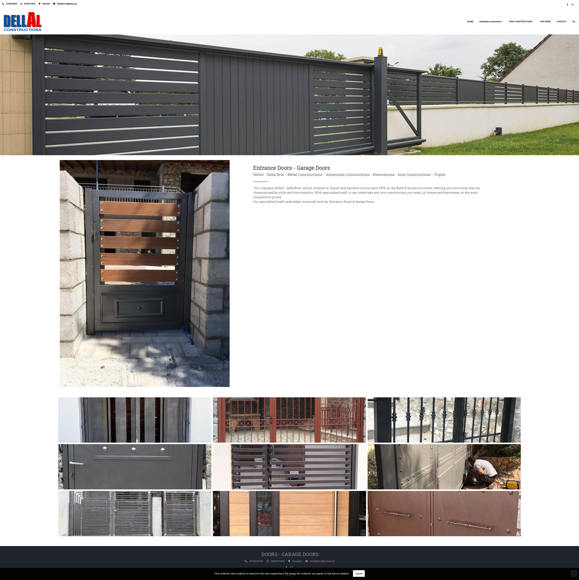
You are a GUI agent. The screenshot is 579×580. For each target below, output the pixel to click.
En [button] (574, 21)
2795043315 (11, 3)
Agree (358, 573)
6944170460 (29, 3)
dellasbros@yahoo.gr (67, 3)
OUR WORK (545, 21)
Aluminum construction (490, 21)
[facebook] (568, 4)
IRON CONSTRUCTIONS (521, 21)
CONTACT (561, 21)
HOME (470, 21)
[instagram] (572, 4)
